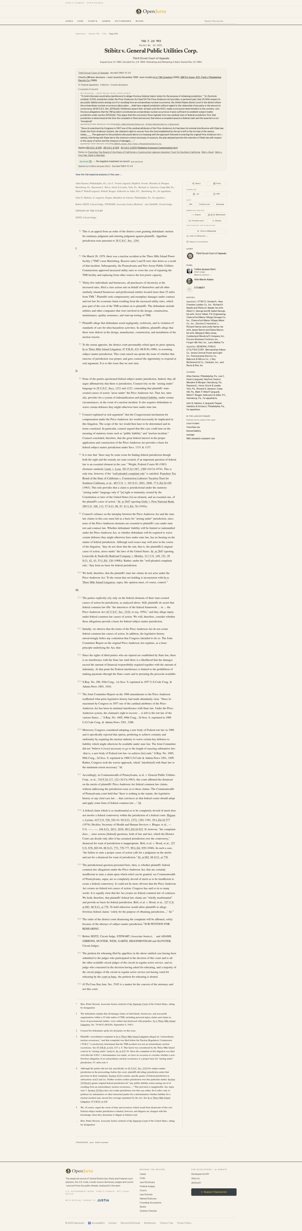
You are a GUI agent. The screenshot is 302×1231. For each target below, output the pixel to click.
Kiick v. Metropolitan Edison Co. (130, 124)
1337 (129, 388)
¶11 (79, 597)
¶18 (79, 810)
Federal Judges (147, 1186)
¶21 (79, 936)
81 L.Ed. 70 (131, 506)
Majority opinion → (202, 275)
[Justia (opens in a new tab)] (103, 1200)
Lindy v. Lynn (113, 469)
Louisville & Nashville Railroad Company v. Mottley (112, 556)
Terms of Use (166, 1223)
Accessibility (96, 1223)
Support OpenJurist (214, 1192)
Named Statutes (148, 1198)
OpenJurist (80, 34)
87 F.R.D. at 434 (105, 1047)
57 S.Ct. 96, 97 (113, 506)
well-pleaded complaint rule (129, 473)
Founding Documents (150, 1202)
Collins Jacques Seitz (205, 269)
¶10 (79, 572)
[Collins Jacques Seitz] (189, 271)
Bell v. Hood (208, 152)
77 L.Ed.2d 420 (162, 483)
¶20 (79, 919)
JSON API (196, 1183)
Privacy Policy (184, 1223)
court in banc (109, 976)
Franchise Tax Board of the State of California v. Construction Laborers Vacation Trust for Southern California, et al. (129, 478)
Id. (140, 803)
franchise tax (193, 427)
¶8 (80, 454)
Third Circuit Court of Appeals (151, 58)
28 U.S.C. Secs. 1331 (108, 388)
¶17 (79, 774)
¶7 (80, 414)
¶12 (79, 628)
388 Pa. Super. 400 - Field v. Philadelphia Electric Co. (138, 144)
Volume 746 (93, 34)
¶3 (80, 282)
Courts (92, 21)
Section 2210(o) (96, 1090)
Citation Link (204, 204)
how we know (137, 161)
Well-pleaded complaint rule (200, 438)
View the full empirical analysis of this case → (99, 174)
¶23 (79, 984)
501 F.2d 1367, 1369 (134, 469)
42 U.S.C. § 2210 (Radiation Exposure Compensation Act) (149, 148)
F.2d (104, 34)
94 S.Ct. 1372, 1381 (132, 820)
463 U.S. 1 (120, 483)
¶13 (79, 655)
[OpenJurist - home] (151, 11)
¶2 (80, 256)
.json (91, 1142)
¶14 (79, 681)
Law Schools (146, 1194)
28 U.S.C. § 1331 (111, 148)
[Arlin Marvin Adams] (189, 281)
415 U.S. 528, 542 (105, 820)
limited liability (148, 397)
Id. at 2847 (124, 501)
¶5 (80, 344)
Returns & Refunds (130, 1223)
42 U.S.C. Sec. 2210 (118, 612)
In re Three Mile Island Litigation (101, 349)
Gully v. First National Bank (157, 501)
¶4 (80, 322)
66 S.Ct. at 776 (159, 857)
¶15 (79, 693)
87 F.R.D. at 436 (99, 1101)
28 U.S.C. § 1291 (94, 148)
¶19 (79, 864)
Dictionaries (123, 21)
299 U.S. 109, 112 (92, 506)
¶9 (80, 513)
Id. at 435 (121, 1051)
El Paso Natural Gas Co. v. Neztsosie (162, 124)
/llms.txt (195, 1178)
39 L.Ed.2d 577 (161, 820)
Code (80, 21)
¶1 (80, 231)
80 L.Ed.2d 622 (134, 829)
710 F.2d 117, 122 (108, 779)
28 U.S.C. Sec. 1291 (127, 240)
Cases (69, 21)
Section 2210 (115, 1075)
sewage (190, 434)
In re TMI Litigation (162, 77)
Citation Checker (148, 1211)
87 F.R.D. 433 (131, 349)
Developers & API (200, 1174)
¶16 (79, 729)
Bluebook (220, 204)
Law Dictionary (147, 1182)
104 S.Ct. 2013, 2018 (111, 829)
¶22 (79, 953)
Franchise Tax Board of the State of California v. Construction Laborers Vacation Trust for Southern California (144, 152)
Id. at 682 (143, 857)
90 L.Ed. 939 (138, 848)
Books (140, 21)
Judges (106, 21)
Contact (112, 1223)
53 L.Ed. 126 (105, 560)
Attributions (150, 1223)
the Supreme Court (138, 1003)
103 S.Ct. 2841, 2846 (139, 483)
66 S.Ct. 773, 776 (114, 848)
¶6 (80, 378)
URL (191, 204)
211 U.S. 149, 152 (155, 556)
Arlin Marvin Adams (204, 279)
